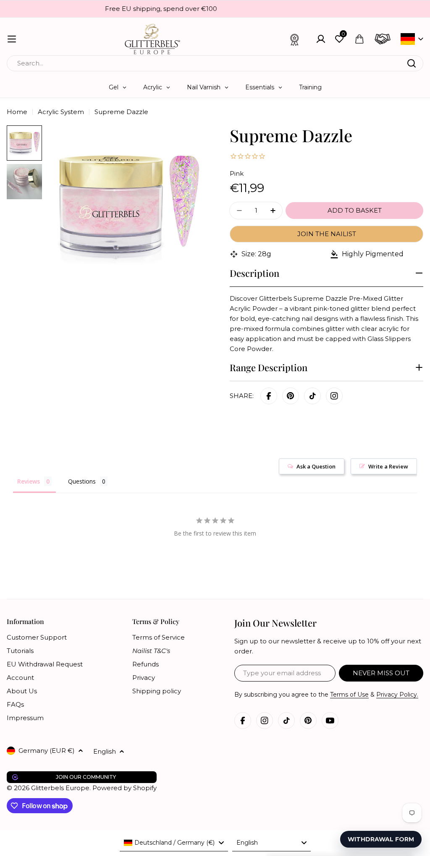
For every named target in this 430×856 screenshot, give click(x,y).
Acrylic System (61, 112)
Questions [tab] (82, 481)
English (104, 751)
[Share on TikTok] (312, 396)
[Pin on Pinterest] (290, 396)
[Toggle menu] (12, 39)
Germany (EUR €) (46, 751)
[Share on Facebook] (268, 396)
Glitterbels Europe (60, 788)
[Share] (334, 396)
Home (17, 112)
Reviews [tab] (28, 481)
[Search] (411, 63)
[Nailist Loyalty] (295, 39)
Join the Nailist (326, 234)
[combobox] (215, 63)
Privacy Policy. (397, 694)
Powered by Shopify (124, 788)
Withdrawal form (381, 839)
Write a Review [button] (388, 466)
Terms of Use (349, 694)
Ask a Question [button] (316, 466)
